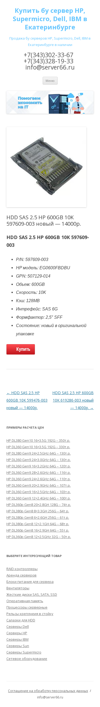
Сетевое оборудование (26, 658)
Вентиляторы (17, 588)
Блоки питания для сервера (30, 581)
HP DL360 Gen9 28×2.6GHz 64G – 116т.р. (38, 472)
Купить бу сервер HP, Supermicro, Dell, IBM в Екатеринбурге (50, 18)
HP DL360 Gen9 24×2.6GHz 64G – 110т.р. (38, 479)
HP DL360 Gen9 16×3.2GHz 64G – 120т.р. (38, 466)
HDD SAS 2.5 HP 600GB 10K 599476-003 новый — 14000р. (26, 400)
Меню (50, 81)
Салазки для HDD (20, 620)
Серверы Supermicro (23, 652)
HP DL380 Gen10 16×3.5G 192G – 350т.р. (38, 440)
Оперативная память (24, 600)
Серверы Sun (17, 645)
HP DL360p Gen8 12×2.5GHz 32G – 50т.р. (38, 536)
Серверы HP (16, 633)
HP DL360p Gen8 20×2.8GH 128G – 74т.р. (38, 504)
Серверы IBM (17, 639)
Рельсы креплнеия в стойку (29, 613)
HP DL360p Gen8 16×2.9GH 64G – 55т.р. (37, 530)
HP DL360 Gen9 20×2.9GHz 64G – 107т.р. (38, 485)
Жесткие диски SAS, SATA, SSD (31, 594)
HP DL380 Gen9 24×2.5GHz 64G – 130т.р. (38, 453)
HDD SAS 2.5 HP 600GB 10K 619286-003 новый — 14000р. (73, 400)
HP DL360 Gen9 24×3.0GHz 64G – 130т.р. (38, 459)
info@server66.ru (50, 67)
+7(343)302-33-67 (48, 55)
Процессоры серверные (26, 607)
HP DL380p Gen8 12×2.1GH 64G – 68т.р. (37, 523)
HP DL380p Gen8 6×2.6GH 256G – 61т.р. (37, 517)
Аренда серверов (21, 575)
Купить (23, 349)
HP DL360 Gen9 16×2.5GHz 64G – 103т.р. (38, 491)
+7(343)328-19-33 (48, 61)
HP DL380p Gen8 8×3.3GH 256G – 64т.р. (37, 511)
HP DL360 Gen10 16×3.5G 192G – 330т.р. (38, 446)
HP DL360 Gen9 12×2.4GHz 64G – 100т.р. (38, 498)
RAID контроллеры (22, 568)
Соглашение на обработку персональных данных (48, 691)
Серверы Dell (17, 626)
